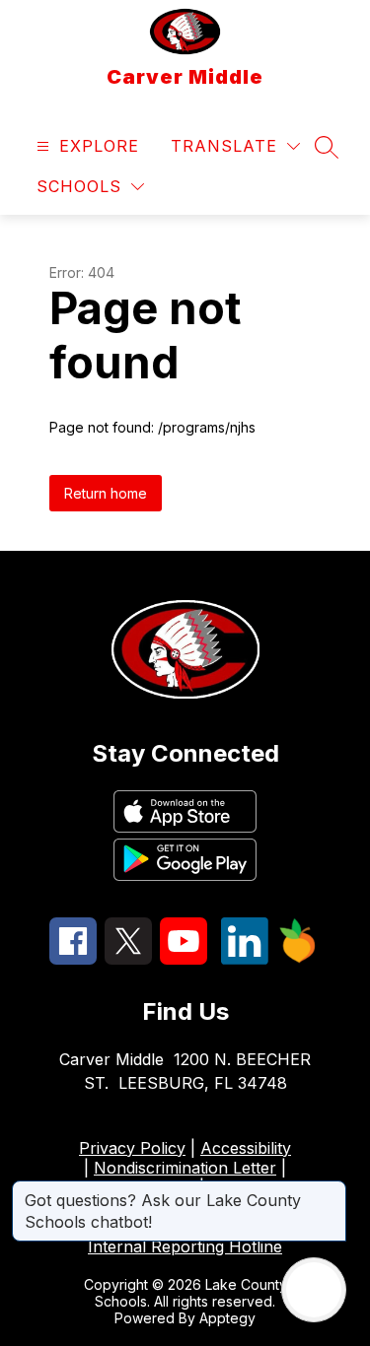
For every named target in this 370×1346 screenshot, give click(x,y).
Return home (105, 493)
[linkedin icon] (244, 959)
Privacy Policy (132, 1148)
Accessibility (245, 1148)
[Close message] (330, 1190)
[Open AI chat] (313, 1289)
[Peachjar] (298, 958)
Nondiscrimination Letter (185, 1168)
